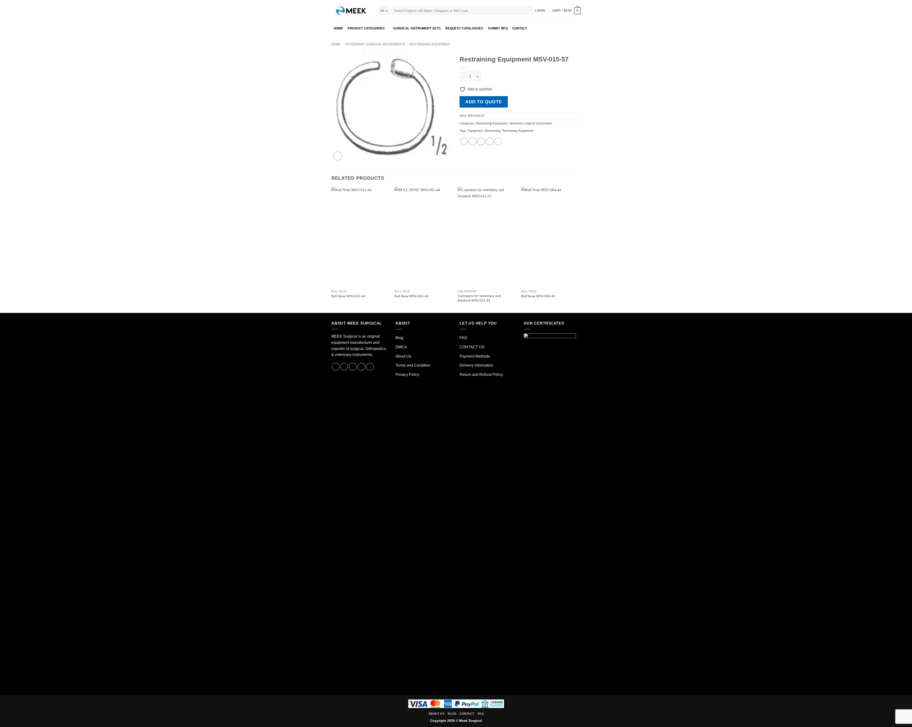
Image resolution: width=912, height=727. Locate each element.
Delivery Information (476, 365)
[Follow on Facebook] (336, 367)
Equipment (475, 130)
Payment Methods (475, 356)
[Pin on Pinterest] (490, 141)
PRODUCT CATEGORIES (366, 28)
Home (336, 44)
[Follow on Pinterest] (370, 367)
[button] (540, 10)
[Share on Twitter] (472, 141)
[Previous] (331, 249)
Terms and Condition (412, 365)
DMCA (401, 347)
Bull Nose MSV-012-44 (348, 296)
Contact (467, 713)
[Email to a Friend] (481, 141)
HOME (338, 28)
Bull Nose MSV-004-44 (538, 296)
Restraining (492, 130)
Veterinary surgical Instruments (375, 44)
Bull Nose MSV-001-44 (411, 296)
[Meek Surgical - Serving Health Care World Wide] (351, 10)
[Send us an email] (361, 367)
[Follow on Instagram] (344, 367)
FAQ (463, 338)
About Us (403, 356)
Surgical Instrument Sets (417, 28)
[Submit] (530, 11)
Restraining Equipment (430, 44)
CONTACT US (472, 347)
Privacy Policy (407, 375)
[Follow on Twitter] (353, 367)
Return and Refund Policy (481, 375)
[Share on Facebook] (464, 141)
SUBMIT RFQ (498, 28)
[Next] (579, 249)
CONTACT (519, 28)
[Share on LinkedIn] (498, 141)
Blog (399, 338)
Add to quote (483, 101)
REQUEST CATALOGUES (464, 28)
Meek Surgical (470, 720)
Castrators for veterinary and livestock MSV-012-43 (479, 298)
